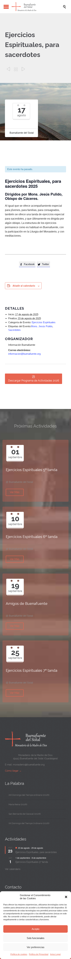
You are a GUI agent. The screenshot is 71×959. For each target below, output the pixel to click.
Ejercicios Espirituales (43, 322)
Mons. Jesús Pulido (41, 326)
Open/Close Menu (6, 7)
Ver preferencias (35, 947)
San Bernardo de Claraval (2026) (25, 814)
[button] (66, 897)
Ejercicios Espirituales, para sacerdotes (36, 852)
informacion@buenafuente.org (24, 353)
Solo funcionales (35, 938)
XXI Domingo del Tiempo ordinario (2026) (29, 795)
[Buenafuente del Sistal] (37, 6)
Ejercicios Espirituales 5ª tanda (32, 862)
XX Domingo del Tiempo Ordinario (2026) (29, 823)
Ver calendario (12, 869)
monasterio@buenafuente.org (29, 764)
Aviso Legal (55, 954)
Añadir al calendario (24, 285)
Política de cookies (18, 954)
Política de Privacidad (38, 954)
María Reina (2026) (18, 804)
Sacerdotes (14, 329)
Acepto (35, 929)
